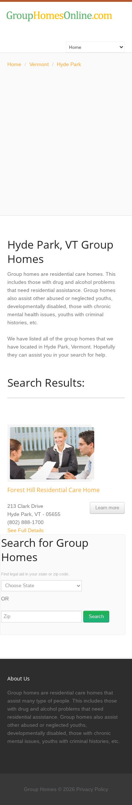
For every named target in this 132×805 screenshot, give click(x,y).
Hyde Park (69, 64)
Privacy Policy (92, 789)
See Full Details (25, 530)
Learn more (107, 507)
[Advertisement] (66, 142)
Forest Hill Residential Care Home (53, 490)
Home (14, 64)
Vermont (39, 64)
